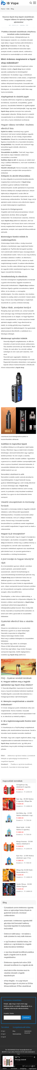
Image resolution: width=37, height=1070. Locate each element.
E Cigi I (3, 1031)
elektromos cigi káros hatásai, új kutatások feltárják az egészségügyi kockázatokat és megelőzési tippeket (18, 758)
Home (3, 9)
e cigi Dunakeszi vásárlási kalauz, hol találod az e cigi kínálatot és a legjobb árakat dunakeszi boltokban (17, 944)
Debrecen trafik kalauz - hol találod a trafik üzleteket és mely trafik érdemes (17, 935)
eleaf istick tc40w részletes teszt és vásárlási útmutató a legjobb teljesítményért (16, 973)
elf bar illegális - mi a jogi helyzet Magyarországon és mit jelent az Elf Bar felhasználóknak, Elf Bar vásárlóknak (18, 983)
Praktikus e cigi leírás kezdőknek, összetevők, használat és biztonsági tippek (16, 765)
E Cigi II (3, 1034)
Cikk (8, 9)
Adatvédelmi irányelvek (27, 1032)
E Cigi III (3, 1037)
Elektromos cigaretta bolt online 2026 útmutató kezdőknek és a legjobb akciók (18, 964)
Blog (12, 9)
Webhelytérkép (17, 1034)
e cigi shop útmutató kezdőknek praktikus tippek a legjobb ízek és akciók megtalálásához (19, 954)
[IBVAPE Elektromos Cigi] (9, 4)
